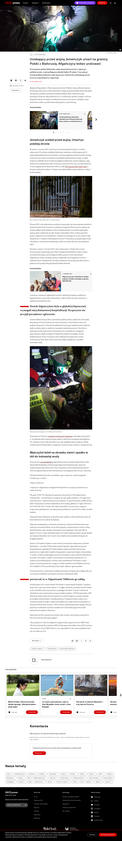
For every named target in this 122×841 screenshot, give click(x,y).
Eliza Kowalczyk (46, 660)
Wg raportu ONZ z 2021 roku (76, 167)
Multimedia (46, 3)
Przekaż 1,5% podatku (41, 804)
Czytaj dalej (32, 712)
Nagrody (36, 807)
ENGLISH (37, 818)
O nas (36, 797)
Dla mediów (66, 811)
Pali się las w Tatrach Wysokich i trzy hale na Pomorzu (89, 703)
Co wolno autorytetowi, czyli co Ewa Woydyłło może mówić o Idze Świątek (56, 704)
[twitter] (81, 641)
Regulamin (65, 804)
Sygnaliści (37, 815)
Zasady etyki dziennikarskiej (71, 800)
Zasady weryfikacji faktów (70, 797)
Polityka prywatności (69, 807)
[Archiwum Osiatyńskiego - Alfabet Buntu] (50, 829)
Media (44, 699)
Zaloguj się (38, 753)
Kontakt (36, 811)
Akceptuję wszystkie (108, 835)
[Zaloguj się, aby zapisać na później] (70, 698)
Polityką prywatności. (31, 835)
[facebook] (77, 641)
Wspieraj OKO (38, 800)
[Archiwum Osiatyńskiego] (72, 829)
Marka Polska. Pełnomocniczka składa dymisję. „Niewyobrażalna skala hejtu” (22, 704)
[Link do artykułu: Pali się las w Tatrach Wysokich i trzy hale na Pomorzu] (91, 685)
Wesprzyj (102, 3)
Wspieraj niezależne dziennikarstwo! (17, 800)
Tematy (25, 3)
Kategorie (35, 3)
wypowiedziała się (46, 462)
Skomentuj (15, 90)
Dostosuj (92, 835)
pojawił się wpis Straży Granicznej (60, 436)
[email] (86, 641)
